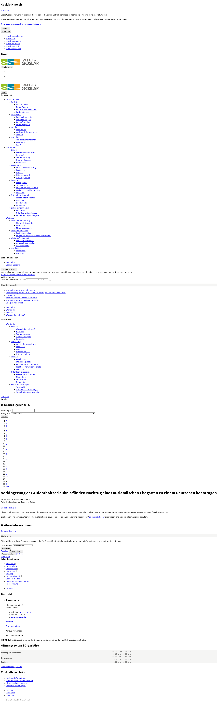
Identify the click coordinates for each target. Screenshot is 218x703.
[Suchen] (50, 280)
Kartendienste (22, 112)
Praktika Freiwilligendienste (28, 190)
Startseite (10, 262)
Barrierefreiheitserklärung (17, 581)
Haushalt (20, 155)
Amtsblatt (20, 210)
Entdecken (20, 250)
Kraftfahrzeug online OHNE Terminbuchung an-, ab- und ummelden (36, 292)
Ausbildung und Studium (27, 187)
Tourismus (16, 248)
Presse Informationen (25, 197)
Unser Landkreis (13, 99)
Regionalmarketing (24, 117)
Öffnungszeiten (23, 177)
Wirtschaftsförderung (20, 220)
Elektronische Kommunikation (19, 680)
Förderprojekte (23, 124)
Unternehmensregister (26, 243)
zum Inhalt (10, 38)
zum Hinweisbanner (15, 36)
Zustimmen (6, 31)
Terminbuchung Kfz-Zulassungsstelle (22, 300)
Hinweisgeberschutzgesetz (18, 683)
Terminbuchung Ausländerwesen (20, 290)
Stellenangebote (23, 185)
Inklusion (20, 192)
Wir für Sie (10, 147)
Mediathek (20, 200)
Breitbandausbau (24, 233)
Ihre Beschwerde (13, 576)
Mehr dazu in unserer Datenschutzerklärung (21, 24)
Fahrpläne (20, 142)
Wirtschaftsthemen (19, 230)
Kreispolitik (21, 129)
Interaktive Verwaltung (26, 167)
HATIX (18, 144)
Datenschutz (11, 566)
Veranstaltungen (23, 119)
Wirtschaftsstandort (20, 238)
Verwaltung (16, 165)
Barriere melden (13, 578)
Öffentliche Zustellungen (27, 213)
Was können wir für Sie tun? (13, 279)
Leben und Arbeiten (25, 240)
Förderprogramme (24, 228)
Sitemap (9, 573)
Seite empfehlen (16, 551)
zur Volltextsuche (13, 48)
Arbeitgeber (21, 182)
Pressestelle (11, 568)
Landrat (19, 172)
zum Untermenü (13, 43)
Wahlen (19, 134)
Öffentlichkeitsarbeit (20, 195)
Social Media (21, 202)
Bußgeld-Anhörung (14, 302)
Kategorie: (5, 413)
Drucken (4, 551)
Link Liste (20, 225)
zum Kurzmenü (12, 46)
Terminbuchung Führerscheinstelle (21, 297)
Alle (7, 486)
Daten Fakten (22, 107)
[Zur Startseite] (20, 64)
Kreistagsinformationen (26, 132)
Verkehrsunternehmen (26, 139)
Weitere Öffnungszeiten (11, 666)
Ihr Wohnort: (6, 545)
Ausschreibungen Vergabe (27, 215)
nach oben (5, 556)
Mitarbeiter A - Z (23, 175)
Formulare (20, 162)
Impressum (11, 571)
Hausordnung (12, 583)
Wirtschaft (10, 218)
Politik (14, 127)
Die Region (16, 114)
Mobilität (15, 137)
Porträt (14, 102)
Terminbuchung (23, 157)
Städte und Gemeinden (26, 109)
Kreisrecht (20, 170)
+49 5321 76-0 (25, 612)
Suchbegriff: (6, 410)
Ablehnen (5, 29)
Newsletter (21, 205)
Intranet (9, 588)
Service (14, 150)
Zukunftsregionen (24, 122)
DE (9, 269)
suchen (4, 416)
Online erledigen (23, 160)
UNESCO (20, 253)
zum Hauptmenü (13, 41)
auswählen (6, 548)
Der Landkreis (22, 104)
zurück (19, 553)
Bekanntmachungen (20, 208)
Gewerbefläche (22, 245)
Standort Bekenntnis (25, 223)
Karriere (14, 180)
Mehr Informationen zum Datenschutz (18, 274)
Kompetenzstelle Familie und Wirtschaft (33, 235)
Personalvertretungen (15, 685)
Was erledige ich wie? (25, 152)
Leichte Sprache (13, 264)
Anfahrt (9, 621)
